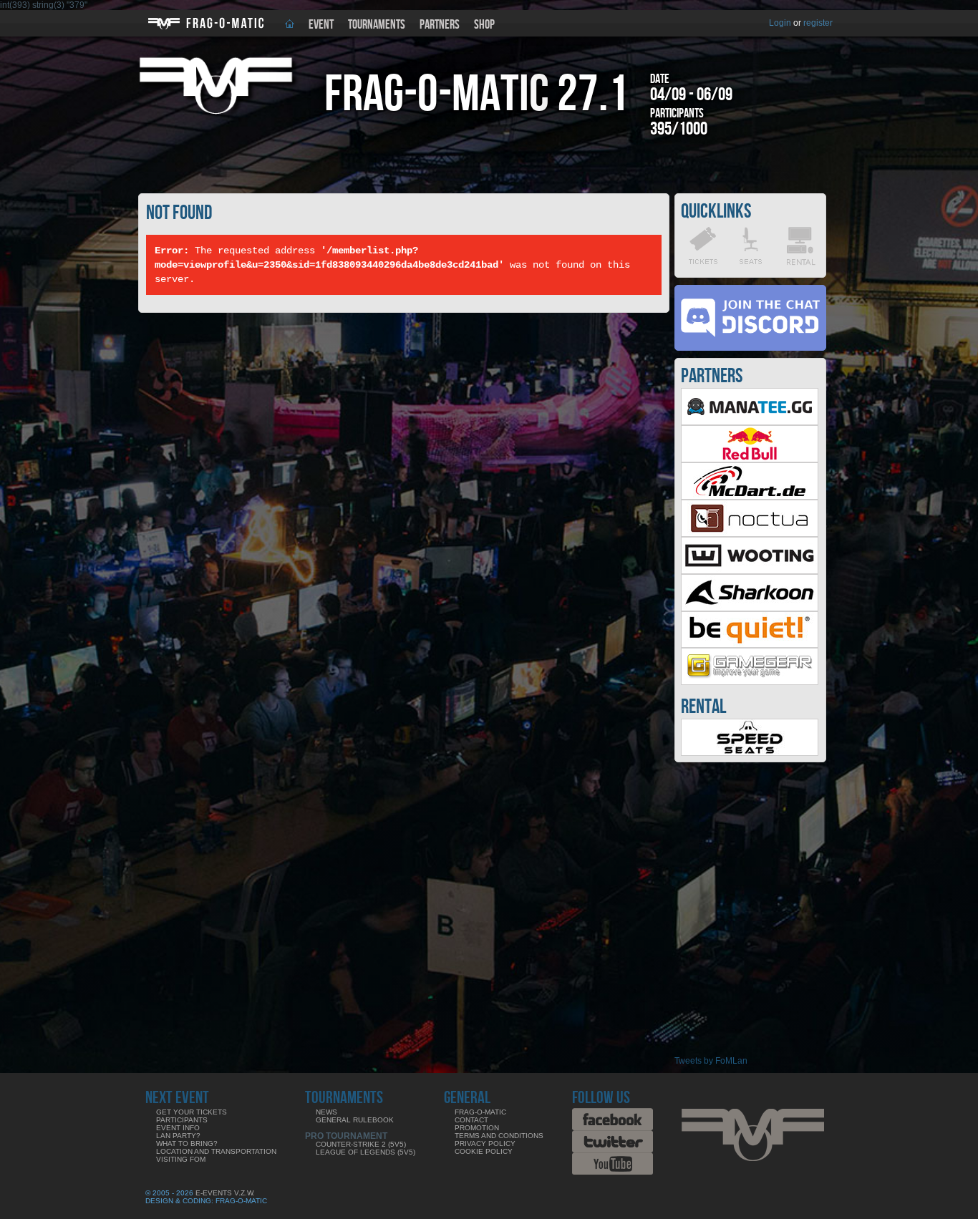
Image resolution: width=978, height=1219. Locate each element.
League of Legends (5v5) (365, 1152)
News (326, 1112)
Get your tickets (191, 1112)
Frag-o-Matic (480, 1112)
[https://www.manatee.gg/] (749, 422)
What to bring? (187, 1143)
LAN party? (178, 1136)
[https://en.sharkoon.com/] (749, 608)
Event (321, 24)
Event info (178, 1128)
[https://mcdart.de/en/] (749, 497)
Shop (484, 24)
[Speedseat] (749, 753)
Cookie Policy (484, 1151)
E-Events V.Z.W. (225, 1193)
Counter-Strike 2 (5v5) (361, 1144)
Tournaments (376, 24)
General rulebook (355, 1120)
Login (780, 23)
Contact (471, 1120)
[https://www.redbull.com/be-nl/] (749, 460)
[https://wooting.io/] (749, 571)
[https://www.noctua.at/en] (749, 534)
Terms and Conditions (499, 1136)
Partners (440, 24)
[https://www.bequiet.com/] (749, 645)
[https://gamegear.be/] (749, 682)
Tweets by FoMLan (710, 1061)
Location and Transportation (216, 1151)
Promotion (477, 1128)
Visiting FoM (180, 1159)
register (818, 23)
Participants (182, 1120)
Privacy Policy (485, 1143)
